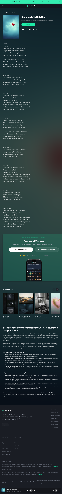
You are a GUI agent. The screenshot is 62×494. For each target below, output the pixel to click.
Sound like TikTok (47, 466)
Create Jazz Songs (20, 474)
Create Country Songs (52, 472)
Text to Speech (54, 412)
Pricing (3, 445)
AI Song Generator (55, 421)
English (4, 425)
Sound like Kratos (47, 464)
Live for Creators (6, 451)
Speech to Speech (55, 415)
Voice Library (5, 437)
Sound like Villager (36, 466)
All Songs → (41, 474)
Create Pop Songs (6, 472)
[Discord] (21, 481)
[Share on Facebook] (23, 29)
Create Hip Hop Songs (18, 472)
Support (16, 448)
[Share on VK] (33, 29)
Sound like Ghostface (26, 464)
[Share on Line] (36, 29)
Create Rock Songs (30, 472)
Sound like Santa (37, 464)
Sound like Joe (5, 466)
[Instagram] (27, 481)
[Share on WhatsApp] (26, 29)
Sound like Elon (16, 464)
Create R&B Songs (40, 472)
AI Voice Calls (54, 430)
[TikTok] (30, 481)
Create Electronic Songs (8, 474)
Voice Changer (54, 427)
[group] (31, 493)
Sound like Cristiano (15, 466)
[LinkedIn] (33, 481)
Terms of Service (18, 440)
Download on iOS (22, 249)
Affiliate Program (6, 454)
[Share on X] (29, 29)
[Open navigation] (3, 6)
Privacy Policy (17, 437)
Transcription (54, 424)
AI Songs (4, 440)
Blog (3, 443)
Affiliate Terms (17, 445)
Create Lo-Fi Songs (31, 474)
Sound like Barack (26, 466)
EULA (15, 443)
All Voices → (56, 466)
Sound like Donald (6, 464)
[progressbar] (31, 493)
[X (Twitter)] (24, 481)
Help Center (5, 448)
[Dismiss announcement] (59, 1)
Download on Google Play (48, 249)
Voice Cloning (54, 418)
